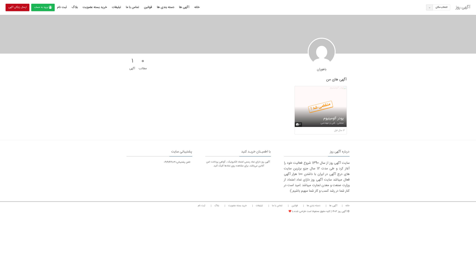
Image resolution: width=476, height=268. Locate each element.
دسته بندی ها (165, 7)
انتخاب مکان (441, 7)
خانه (197, 7)
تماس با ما (132, 7)
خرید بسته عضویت (95, 7)
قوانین (148, 7)
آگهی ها (184, 7)
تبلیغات (116, 7)
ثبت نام (62, 7)
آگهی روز (463, 7)
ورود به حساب (41, 7)
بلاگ (75, 7)
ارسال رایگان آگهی (17, 7)
